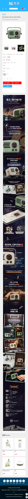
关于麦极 (9, 487)
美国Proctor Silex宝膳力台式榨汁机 (19, 451)
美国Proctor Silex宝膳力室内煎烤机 (19, 470)
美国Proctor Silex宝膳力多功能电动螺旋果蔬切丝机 (8, 470)
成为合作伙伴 (14, 487)
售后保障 (18, 487)
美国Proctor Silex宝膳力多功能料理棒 (8, 451)
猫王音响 (8, 59)
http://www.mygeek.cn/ (18, 496)
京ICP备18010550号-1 (9, 494)
